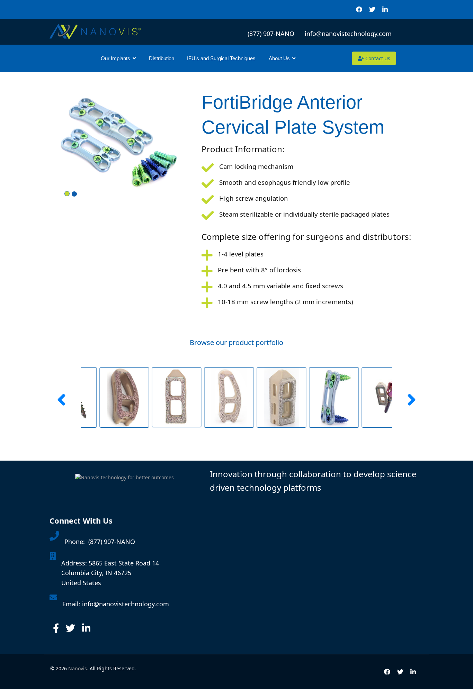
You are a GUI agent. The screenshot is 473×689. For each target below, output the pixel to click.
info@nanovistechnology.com (348, 33)
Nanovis (77, 668)
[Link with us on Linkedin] (86, 628)
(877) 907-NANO (273, 33)
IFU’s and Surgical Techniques (221, 58)
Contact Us (377, 58)
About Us (279, 58)
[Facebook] (359, 9)
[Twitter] (372, 9)
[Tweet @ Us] (70, 628)
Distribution (161, 58)
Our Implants (115, 58)
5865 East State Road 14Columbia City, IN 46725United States (110, 573)
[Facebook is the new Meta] (56, 628)
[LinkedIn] (385, 9)
